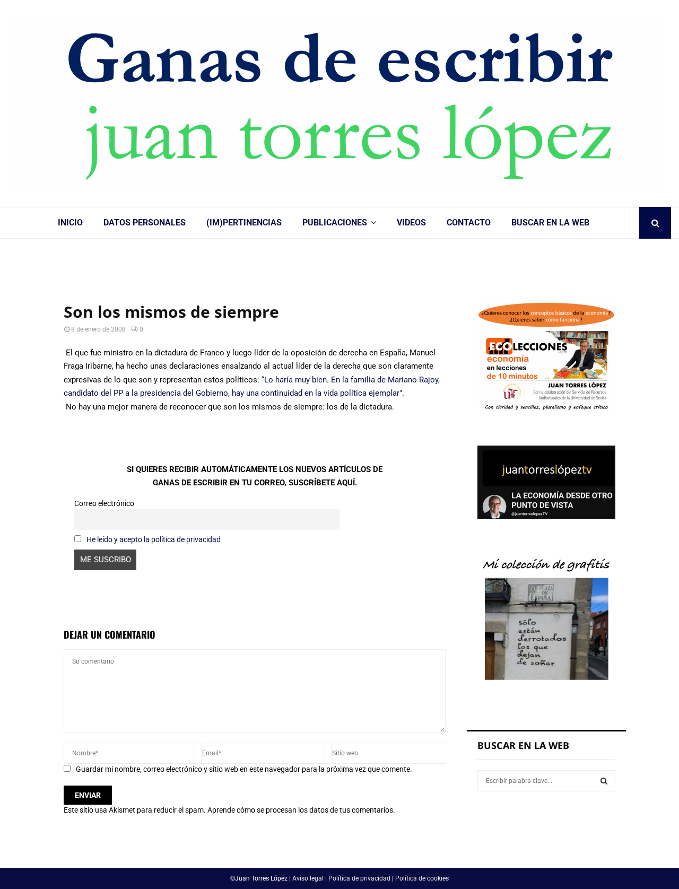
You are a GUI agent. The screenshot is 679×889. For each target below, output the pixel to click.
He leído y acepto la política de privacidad (153, 539)
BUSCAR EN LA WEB (550, 222)
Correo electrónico (104, 503)
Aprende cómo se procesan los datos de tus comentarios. (301, 810)
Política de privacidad (359, 878)
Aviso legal (308, 878)
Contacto (469, 222)
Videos (411, 222)
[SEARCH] (604, 780)
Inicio (70, 222)
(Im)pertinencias (244, 222)
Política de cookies (422, 878)
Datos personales (144, 222)
